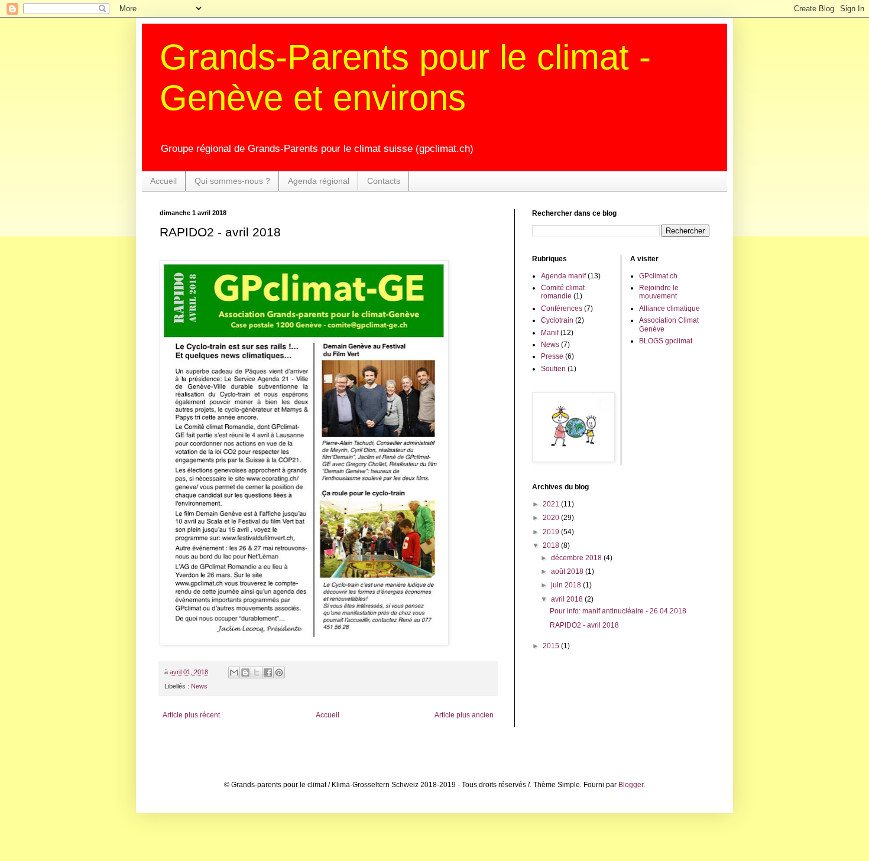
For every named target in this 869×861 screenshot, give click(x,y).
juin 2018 (567, 585)
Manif (550, 333)
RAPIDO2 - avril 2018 (584, 625)
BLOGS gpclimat (665, 341)
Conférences (561, 308)
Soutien (553, 369)
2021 (552, 504)
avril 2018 (568, 599)
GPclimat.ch (658, 276)
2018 (552, 545)
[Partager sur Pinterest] (279, 672)
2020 (552, 518)
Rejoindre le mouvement (659, 292)
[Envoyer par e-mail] (234, 672)
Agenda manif (563, 276)
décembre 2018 (577, 558)
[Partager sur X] (256, 672)
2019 (552, 532)
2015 (552, 646)
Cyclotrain (557, 320)
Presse (552, 356)
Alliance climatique (669, 308)
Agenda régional (318, 181)
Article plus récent (191, 715)
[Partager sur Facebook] (268, 672)
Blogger (630, 785)
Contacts (383, 181)
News (199, 686)
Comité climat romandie (563, 292)
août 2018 (568, 571)
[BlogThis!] (245, 672)
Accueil (163, 181)
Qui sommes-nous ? (232, 181)
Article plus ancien (464, 715)
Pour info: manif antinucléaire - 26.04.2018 (618, 611)
